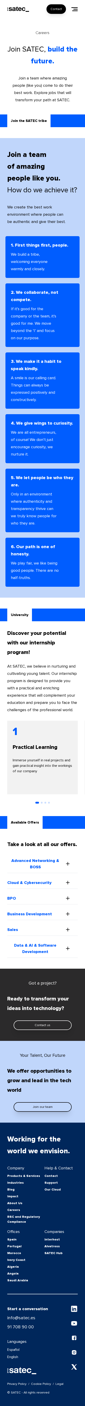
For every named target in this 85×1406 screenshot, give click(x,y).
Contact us (42, 1025)
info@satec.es (21, 1318)
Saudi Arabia (17, 1280)
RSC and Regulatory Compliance (23, 1219)
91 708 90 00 (20, 1327)
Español (13, 1349)
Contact (56, 9)
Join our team (43, 1107)
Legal (59, 1384)
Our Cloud (52, 1189)
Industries (15, 1183)
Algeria (13, 1267)
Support (51, 1183)
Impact (12, 1196)
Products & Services (23, 1176)
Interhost (52, 1239)
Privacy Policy (17, 1384)
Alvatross (52, 1246)
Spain (12, 1239)
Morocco (14, 1253)
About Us (14, 1203)
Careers (13, 1210)
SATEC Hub (53, 1253)
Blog (11, 1189)
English (12, 1357)
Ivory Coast (16, 1260)
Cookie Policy (41, 1384)
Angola (13, 1273)
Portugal (14, 1246)
